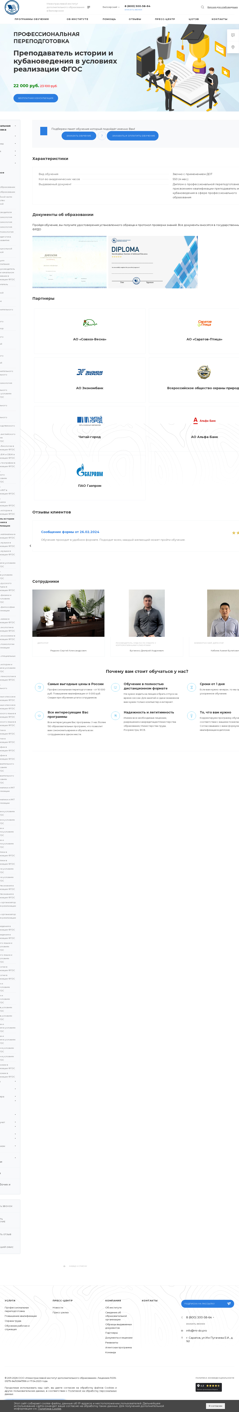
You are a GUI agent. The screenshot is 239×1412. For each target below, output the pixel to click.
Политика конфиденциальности (215, 1378)
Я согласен (215, 1405)
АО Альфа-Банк (204, 437)
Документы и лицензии (118, 1337)
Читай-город (90, 437)
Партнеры (111, 1332)
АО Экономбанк (89, 388)
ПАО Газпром (89, 486)
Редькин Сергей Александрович (68, 650)
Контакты (149, 1300)
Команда (110, 1352)
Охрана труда (13, 1320)
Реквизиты (111, 1342)
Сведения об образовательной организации (116, 1316)
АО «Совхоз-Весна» (89, 339)
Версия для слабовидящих (223, 7)
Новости (58, 1307)
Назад (30, 545)
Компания (113, 1300)
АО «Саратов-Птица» (204, 339)
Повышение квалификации (21, 1316)
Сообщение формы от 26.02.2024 (70, 532)
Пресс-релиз (61, 1312)
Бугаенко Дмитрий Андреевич (147, 650)
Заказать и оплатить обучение (133, 135)
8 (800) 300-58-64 (137, 6)
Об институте (113, 1307)
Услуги (10, 1300)
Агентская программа (118, 1347)
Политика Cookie (49, 1408)
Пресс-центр (63, 1300)
